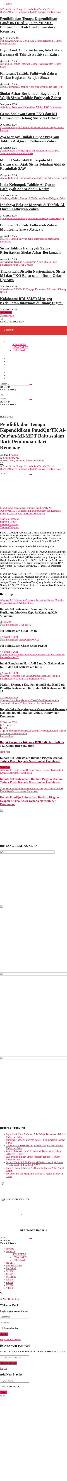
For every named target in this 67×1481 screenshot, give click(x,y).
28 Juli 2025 (6, 622)
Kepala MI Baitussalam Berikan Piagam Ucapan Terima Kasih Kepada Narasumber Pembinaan (31, 780)
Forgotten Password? (10, 1339)
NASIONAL (19, 367)
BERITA (10, 341)
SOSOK (10, 361)
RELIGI (10, 353)
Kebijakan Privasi (12, 1214)
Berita (10, 416)
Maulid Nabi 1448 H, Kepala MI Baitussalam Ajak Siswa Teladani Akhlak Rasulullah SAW (32, 164)
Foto (12, 460)
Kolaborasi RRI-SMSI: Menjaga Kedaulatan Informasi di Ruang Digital (31, 301)
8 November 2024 (9, 637)
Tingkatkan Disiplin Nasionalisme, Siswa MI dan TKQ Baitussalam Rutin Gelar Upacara (32, 275)
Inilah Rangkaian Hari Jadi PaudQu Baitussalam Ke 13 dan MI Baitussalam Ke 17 (32, 665)
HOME (10, 330)
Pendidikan (38, 460)
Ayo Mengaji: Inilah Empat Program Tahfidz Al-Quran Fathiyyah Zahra (29, 139)
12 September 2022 (9, 457)
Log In (3, 1368)
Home (3, 416)
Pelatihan (22, 733)
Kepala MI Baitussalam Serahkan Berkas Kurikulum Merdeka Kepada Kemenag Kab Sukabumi (28, 612)
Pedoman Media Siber (33, 1214)
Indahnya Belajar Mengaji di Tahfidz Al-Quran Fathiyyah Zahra (32, 207)
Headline (19, 460)
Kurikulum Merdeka (37, 730)
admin (15, 455)
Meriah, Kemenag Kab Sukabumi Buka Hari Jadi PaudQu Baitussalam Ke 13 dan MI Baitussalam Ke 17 (33, 688)
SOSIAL (10, 414)
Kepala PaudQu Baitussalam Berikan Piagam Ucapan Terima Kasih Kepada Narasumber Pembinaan (29, 801)
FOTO (9, 452)
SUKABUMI (19, 344)
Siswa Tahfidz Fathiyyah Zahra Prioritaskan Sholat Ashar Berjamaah (30, 250)
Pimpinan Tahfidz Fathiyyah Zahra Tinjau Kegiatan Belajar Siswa (28, 75)
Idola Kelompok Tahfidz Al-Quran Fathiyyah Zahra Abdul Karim (27, 187)
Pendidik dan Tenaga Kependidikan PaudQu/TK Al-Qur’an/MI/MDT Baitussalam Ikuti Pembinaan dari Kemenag (28, 25)
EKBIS (10, 369)
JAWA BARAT (20, 358)
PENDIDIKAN (14, 386)
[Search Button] (30, 474)
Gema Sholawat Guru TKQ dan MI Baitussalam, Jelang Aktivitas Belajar (30, 116)
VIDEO (10, 378)
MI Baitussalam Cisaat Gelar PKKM (23, 645)
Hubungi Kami (26, 1209)
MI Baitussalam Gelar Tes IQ (18, 630)
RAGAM (11, 396)
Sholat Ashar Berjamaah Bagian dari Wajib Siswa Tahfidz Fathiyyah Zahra (30, 95)
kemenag (22, 730)
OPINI (9, 372)
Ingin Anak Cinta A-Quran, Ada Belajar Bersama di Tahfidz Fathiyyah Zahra (32, 52)
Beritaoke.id (14, 1299)
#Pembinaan (12, 730)
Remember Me (11, 1328)
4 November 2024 (9, 651)
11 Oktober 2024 (8, 722)
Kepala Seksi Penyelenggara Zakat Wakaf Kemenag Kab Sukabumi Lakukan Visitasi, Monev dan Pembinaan (33, 713)
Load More (6, 313)
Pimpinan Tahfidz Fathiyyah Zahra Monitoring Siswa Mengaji (28, 227)
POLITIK (11, 367)
